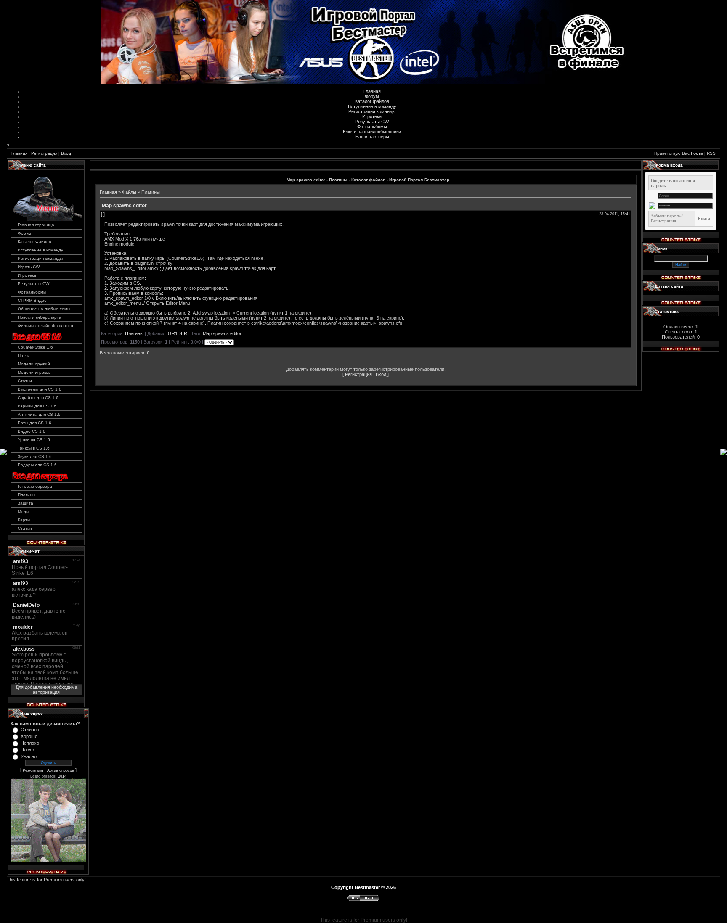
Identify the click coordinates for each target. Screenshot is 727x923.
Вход (66, 153)
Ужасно (29, 756)
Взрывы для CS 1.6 (37, 406)
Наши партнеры (372, 136)
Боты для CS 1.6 (34, 423)
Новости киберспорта (39, 317)
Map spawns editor (222, 333)
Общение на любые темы (44, 309)
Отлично (30, 729)
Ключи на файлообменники (372, 131)
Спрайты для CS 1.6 (38, 397)
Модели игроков (34, 372)
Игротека (372, 116)
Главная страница (36, 224)
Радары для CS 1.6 (37, 465)
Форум (372, 96)
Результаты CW (372, 121)
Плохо (27, 749)
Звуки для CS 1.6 (35, 456)
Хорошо (29, 736)
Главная (372, 91)
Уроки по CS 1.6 (34, 439)
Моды (23, 511)
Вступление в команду (372, 106)
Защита (25, 503)
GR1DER (177, 333)
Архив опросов (60, 770)
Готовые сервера (35, 486)
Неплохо (30, 743)
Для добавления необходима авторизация (46, 690)
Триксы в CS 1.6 (34, 448)
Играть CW (29, 266)
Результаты (33, 770)
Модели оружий (34, 364)
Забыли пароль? (667, 215)
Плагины (26, 494)
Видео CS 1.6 (31, 431)
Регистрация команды (371, 111)
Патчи (24, 355)
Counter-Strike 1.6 (35, 347)
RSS (711, 153)
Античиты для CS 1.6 (39, 414)
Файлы (129, 192)
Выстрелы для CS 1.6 (39, 389)
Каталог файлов (372, 101)
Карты (24, 520)
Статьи (25, 380)
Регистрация (44, 153)
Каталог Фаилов (34, 241)
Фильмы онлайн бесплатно (45, 325)
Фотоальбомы (372, 126)
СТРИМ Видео (32, 300)
